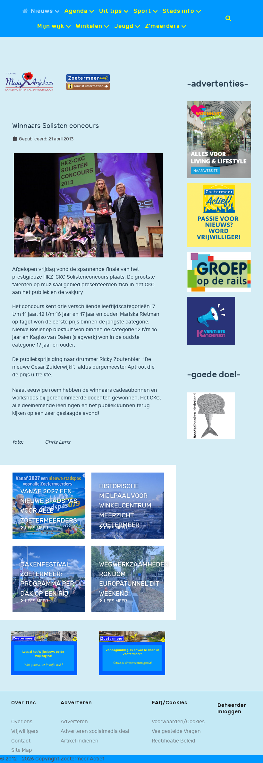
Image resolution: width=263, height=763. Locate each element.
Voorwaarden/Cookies (178, 722)
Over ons (21, 722)
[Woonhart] (219, 140)
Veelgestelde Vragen (176, 731)
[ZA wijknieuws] (44, 653)
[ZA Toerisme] (88, 82)
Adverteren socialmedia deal (95, 731)
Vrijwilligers (24, 731)
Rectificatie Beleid (173, 741)
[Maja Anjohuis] (29, 81)
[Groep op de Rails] (219, 272)
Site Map (21, 750)
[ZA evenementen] (132, 653)
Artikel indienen (79, 741)
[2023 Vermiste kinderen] (211, 321)
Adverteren (74, 722)
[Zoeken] (228, 18)
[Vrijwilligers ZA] (219, 215)
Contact (20, 741)
